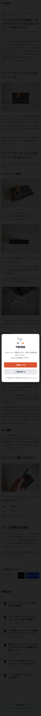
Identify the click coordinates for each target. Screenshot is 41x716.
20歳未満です (21, 372)
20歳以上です (21, 365)
